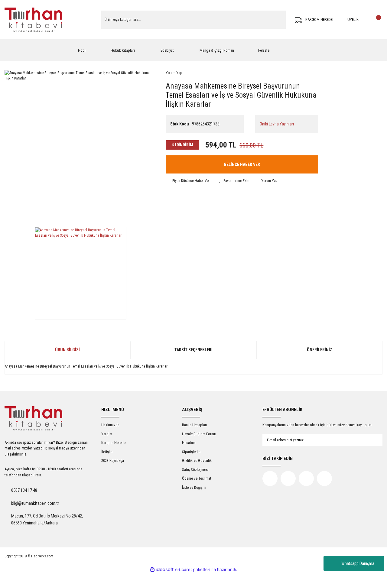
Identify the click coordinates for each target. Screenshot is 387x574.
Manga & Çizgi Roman (217, 50)
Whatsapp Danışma (357, 563)
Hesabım (189, 442)
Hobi (82, 50)
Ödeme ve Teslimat (196, 478)
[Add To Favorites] (234, 180)
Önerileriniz (319, 349)
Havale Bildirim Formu (199, 434)
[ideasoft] (162, 570)
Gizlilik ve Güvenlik (197, 460)
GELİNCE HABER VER (242, 164)
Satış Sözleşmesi (195, 469)
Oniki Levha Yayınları (277, 124)
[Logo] (33, 20)
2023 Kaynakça (112, 460)
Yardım (106, 434)
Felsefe (263, 50)
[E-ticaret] (192, 569)
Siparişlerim (191, 451)
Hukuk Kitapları (123, 50)
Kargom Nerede (113, 442)
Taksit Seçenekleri (193, 349)
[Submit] (371, 440)
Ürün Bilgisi (67, 349)
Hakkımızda (110, 425)
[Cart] (376, 20)
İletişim (106, 451)
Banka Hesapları (194, 425)
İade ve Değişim (194, 487)
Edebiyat (167, 50)
